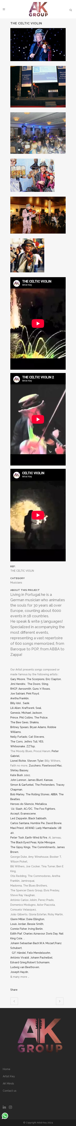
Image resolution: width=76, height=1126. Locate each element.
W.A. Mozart (46, 943)
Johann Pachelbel (41, 957)
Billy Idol (15, 703)
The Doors (33, 683)
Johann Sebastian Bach (24, 943)
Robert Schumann (38, 962)
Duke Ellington (35, 919)
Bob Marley (17, 794)
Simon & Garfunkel (22, 784)
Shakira (34, 722)
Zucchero (35, 765)
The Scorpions (35, 679)
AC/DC (28, 808)
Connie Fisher (18, 928)
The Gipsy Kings (20, 847)
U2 (12, 808)
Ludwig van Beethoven (24, 967)
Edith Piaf (16, 933)
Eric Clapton (53, 679)
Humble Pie (37, 823)
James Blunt (35, 779)
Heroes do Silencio (22, 803)
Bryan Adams (38, 727)
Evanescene (28, 813)
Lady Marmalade (46, 827)
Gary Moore (17, 679)
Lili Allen (15, 707)
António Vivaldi (19, 957)
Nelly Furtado (18, 736)
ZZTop (30, 746)
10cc (27, 775)
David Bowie (54, 823)
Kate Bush (16, 775)
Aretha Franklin (19, 698)
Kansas (48, 779)
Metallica (41, 803)
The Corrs (16, 741)
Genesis (15, 712)
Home (6, 1069)
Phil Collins (26, 717)
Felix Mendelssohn (38, 952)
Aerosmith (24, 688)
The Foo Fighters (44, 808)
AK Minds (8, 1083)
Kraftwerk (28, 707)
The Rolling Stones (37, 794)
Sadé (26, 703)
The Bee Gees (19, 722)
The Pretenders (45, 784)
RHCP (13, 688)
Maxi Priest (17, 827)
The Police (41, 717)
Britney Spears (19, 727)
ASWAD (29, 827)
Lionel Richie (18, 760)
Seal (38, 707)
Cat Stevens (36, 736)
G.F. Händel (19, 952)
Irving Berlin (35, 928)
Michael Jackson (32, 712)
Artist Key (9, 1076)
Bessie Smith (35, 924)
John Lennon (18, 779)
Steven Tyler (35, 760)
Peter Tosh (17, 837)
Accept (14, 813)
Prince (14, 717)
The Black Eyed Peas (23, 842)
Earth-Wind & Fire (36, 837)
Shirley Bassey (19, 770)
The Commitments (43, 847)
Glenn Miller (17, 919)
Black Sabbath (37, 818)
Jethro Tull (30, 741)
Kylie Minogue (46, 842)
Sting (45, 683)
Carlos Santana (19, 823)
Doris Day (52, 933)
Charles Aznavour (34, 933)
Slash (19, 808)
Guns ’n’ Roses (41, 688)
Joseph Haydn (19, 972)
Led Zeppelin (18, 818)
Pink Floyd (32, 693)
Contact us (9, 1090)
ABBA (54, 794)
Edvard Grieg (18, 962)
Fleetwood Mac (52, 765)
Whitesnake (17, 746)
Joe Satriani (17, 693)
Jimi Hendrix (17, 683)
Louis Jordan (18, 924)
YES (41, 741)
